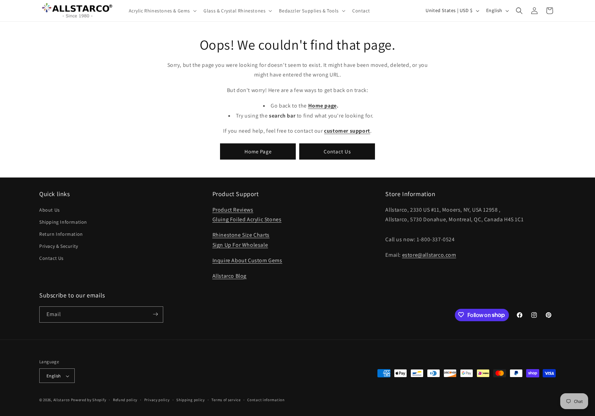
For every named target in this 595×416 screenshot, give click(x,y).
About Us (49, 209)
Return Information (61, 234)
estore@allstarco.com (429, 254)
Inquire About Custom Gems (247, 260)
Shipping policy (190, 399)
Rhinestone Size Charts (241, 235)
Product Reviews (232, 209)
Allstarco (61, 400)
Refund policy (125, 399)
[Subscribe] (155, 314)
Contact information (265, 399)
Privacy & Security (58, 246)
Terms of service (225, 399)
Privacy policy (157, 399)
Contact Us (337, 151)
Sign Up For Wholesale (240, 244)
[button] (162, 10)
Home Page (258, 151)
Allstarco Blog (229, 275)
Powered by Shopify (88, 400)
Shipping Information (63, 222)
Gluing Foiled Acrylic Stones (247, 219)
